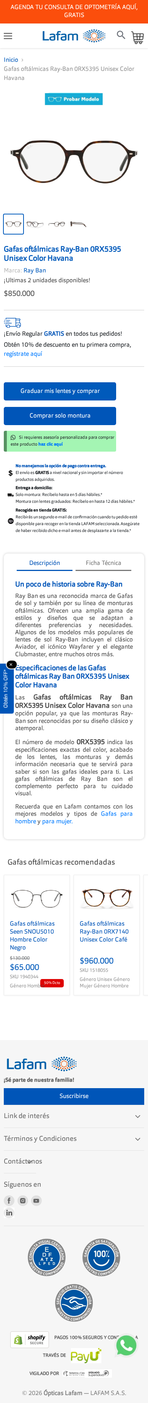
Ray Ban (35, 263)
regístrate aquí (23, 346)
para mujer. (57, 814)
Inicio (11, 52)
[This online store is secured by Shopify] (30, 1332)
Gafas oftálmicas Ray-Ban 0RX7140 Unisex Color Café (104, 924)
